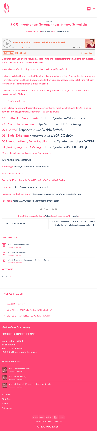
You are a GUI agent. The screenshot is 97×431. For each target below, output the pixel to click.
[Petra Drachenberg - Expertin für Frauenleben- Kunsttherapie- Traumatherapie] (6, 8)
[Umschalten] (4, 304)
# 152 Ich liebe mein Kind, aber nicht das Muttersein (29, 260)
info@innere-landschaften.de (16, 159)
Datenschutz (7, 408)
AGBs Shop (6, 399)
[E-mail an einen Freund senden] (50, 209)
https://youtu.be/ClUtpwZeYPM (71, 141)
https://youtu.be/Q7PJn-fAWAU (41, 130)
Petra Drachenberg (63, 32)
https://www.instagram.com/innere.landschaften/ (57, 193)
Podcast (48, 21)
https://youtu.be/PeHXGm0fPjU (65, 147)
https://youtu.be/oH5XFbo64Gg (58, 124)
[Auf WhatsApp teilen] (41, 209)
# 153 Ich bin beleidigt (17, 252)
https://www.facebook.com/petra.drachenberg (36, 200)
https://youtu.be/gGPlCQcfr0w (51, 135)
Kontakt (5, 403)
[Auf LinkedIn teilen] (56, 209)
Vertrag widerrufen (48, 427)
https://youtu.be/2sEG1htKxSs (64, 118)
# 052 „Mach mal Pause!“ (16, 223)
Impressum (6, 394)
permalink (75, 216)
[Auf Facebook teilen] (44, 209)
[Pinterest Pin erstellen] (53, 209)
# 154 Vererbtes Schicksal (18, 244)
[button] (88, 9)
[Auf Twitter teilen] (47, 209)
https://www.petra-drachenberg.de (31, 166)
